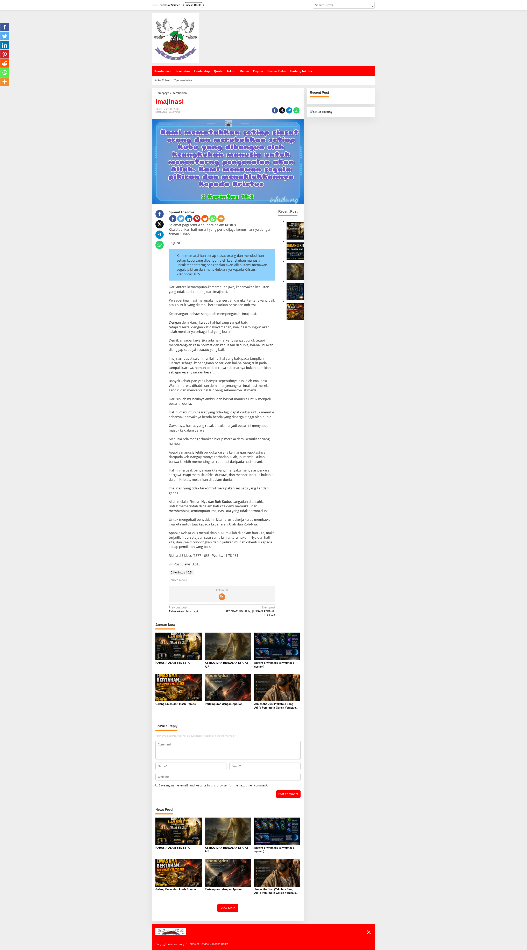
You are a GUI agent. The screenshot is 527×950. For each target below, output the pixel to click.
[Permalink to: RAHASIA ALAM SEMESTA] (295, 231)
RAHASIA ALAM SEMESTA (172, 662)
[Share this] (275, 110)
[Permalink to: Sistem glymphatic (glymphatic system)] (295, 291)
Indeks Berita (220, 943)
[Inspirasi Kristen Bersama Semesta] (175, 38)
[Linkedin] (188, 218)
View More (228, 908)
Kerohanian (161, 112)
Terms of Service (198, 943)
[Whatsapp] (296, 110)
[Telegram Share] (289, 110)
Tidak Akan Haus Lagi (183, 609)
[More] (221, 218)
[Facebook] (172, 218)
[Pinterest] (197, 218)
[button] (371, 5)
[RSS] (222, 596)
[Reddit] (205, 218)
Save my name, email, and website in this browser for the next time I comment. (213, 785)
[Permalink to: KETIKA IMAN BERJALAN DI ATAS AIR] (295, 271)
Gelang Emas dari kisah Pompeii (176, 703)
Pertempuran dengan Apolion (224, 703)
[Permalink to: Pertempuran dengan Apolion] (228, 687)
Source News (178, 580)
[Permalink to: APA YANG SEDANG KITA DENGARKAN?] (295, 251)
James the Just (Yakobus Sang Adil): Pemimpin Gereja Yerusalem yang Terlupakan (276, 706)
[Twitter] (180, 218)
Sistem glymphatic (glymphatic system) (274, 664)
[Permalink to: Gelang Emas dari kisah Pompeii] (295, 311)
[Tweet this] (282, 110)
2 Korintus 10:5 (181, 572)
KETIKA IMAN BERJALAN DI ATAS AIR (226, 664)
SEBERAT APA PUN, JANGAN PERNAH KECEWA (250, 611)
